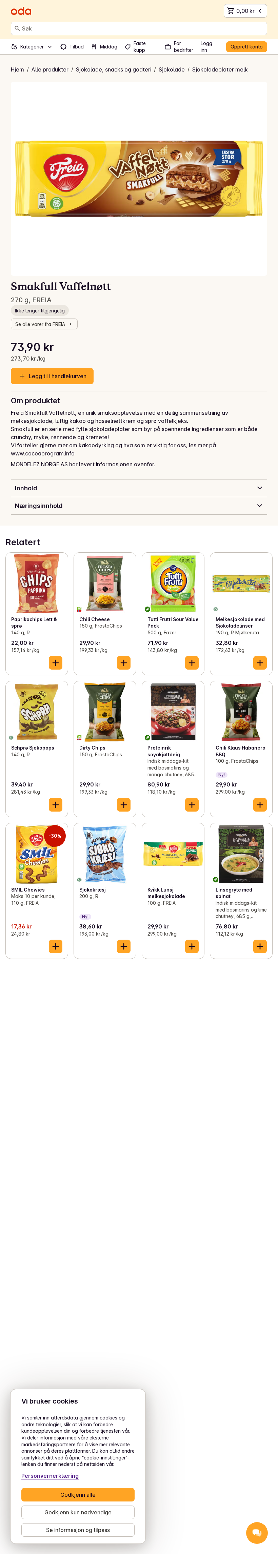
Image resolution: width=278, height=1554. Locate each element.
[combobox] (143, 28)
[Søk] (17, 28)
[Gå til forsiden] (21, 11)
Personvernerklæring (50, 1475)
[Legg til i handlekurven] (55, 663)
